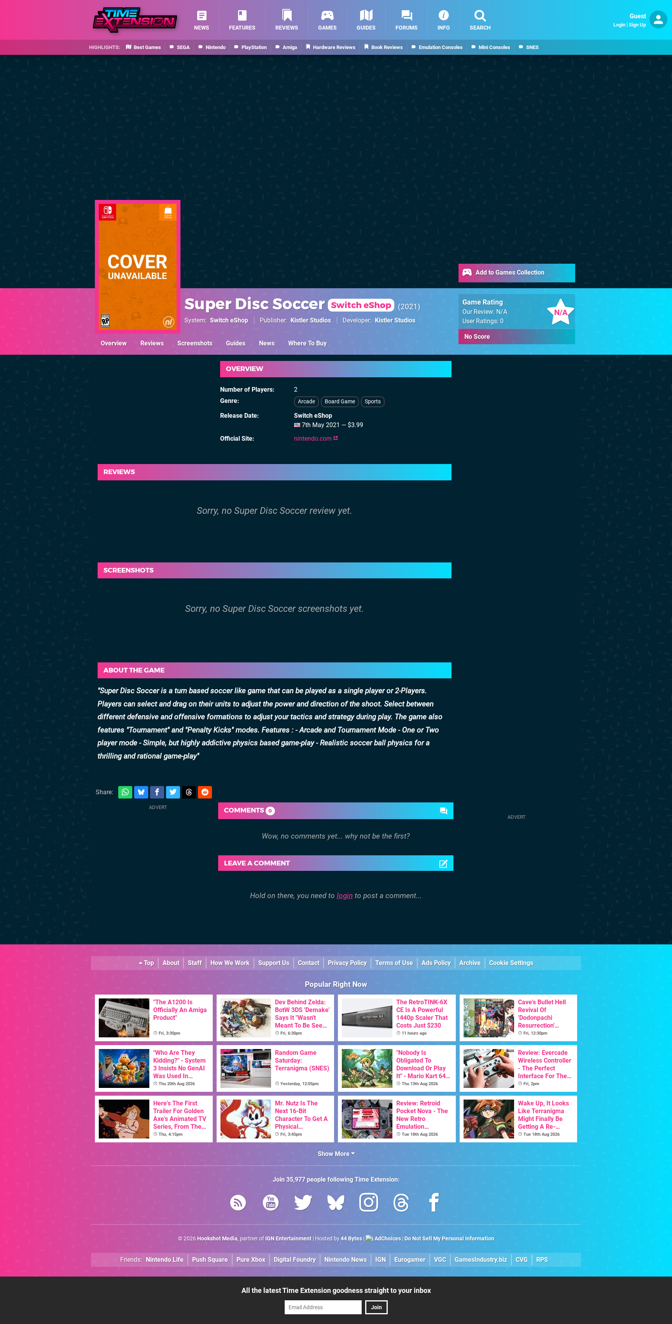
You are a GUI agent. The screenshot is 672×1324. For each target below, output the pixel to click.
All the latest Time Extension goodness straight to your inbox (336, 1290)
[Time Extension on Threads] (401, 1204)
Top (148, 963)
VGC (440, 1259)
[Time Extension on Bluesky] (336, 1204)
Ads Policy (436, 963)
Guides (235, 343)
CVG (522, 1259)
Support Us (273, 963)
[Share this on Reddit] (205, 792)
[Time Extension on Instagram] (368, 1204)
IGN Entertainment (288, 1238)
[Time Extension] (135, 20)
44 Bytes (351, 1238)
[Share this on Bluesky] (141, 792)
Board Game (340, 401)
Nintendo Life (165, 1259)
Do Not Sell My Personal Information (449, 1238)
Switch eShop (229, 320)
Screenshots (194, 343)
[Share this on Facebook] (157, 792)
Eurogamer (409, 1259)
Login (619, 25)
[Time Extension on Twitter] (303, 1204)
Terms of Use (394, 963)
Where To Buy (307, 343)
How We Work (230, 963)
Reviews (152, 343)
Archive (470, 963)
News (267, 343)
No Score (477, 336)
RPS (542, 1259)
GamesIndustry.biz (481, 1259)
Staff (195, 963)
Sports (373, 401)
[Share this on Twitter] (173, 792)
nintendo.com (313, 438)
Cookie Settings (511, 963)
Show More (334, 1154)
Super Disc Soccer (287, 303)
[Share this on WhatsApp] (125, 792)
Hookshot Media (217, 1238)
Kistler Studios (310, 320)
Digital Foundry (295, 1259)
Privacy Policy (347, 963)
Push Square (210, 1259)
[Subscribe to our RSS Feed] (238, 1204)
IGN (380, 1259)
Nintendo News (345, 1259)
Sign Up (637, 25)
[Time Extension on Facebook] (434, 1204)
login (345, 895)
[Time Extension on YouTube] (270, 1204)
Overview (114, 343)
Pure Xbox (250, 1259)
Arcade (306, 401)
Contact (308, 963)
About (171, 963)
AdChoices (387, 1238)
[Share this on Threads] (189, 792)
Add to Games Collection (509, 272)
